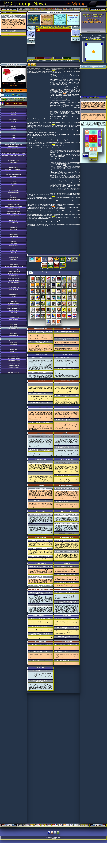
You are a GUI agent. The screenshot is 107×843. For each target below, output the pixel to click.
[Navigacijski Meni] (98, 9)
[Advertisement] (14, 58)
